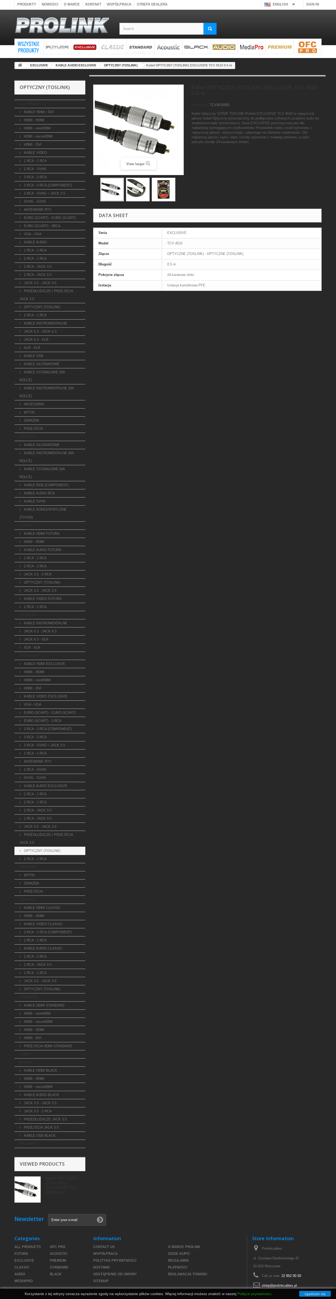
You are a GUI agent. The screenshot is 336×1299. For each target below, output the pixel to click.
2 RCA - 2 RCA (35, 258)
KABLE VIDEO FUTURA (42, 599)
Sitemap (101, 1281)
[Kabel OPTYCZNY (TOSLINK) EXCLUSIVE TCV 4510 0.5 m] (163, 189)
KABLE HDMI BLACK (40, 1070)
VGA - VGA (32, 234)
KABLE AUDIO (35, 242)
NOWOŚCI (50, 4)
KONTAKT (93, 4)
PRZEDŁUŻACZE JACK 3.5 (45, 1119)
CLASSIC (113, 46)
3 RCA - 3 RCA (35, 177)
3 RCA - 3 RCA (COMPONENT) (47, 185)
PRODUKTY (26, 4)
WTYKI (29, 412)
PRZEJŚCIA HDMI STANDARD (47, 1046)
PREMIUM (279, 46)
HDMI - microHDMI (38, 136)
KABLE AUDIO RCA (39, 493)
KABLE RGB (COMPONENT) (46, 485)
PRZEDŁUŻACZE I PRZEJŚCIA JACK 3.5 (46, 295)
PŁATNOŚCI (177, 1267)
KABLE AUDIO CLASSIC (42, 948)
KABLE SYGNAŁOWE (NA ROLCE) (42, 376)
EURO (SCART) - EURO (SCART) (49, 218)
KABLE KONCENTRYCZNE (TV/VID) (43, 513)
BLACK (196, 46)
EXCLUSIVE (85, 46)
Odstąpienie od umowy (115, 1274)
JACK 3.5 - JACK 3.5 (39, 283)
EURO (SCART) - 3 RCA (42, 721)
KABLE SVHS (34, 501)
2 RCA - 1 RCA (35, 315)
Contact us (104, 1247)
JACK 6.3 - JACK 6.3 (39, 331)
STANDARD (140, 46)
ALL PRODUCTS (28, 46)
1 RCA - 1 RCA (35, 161)
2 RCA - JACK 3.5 (37, 275)
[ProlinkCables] (63, 26)
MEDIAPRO (252, 46)
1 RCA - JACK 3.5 (37, 267)
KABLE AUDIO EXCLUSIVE (45, 786)
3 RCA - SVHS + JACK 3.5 (44, 193)
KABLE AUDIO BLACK (41, 1095)
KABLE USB (33, 356)
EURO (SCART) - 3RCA (41, 226)
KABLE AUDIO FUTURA (42, 550)
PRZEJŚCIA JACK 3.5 (41, 1127)
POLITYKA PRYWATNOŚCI (114, 1261)
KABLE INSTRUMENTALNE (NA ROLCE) (46, 392)
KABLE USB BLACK (39, 1136)
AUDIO (224, 46)
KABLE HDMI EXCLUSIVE (44, 664)
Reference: (200, 105)
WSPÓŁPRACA (119, 4)
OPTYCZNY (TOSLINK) (41, 307)
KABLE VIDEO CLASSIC (43, 924)
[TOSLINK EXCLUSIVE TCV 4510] (112, 189)
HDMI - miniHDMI (37, 128)
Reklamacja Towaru (187, 1274)
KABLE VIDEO (35, 153)
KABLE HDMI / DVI (38, 112)
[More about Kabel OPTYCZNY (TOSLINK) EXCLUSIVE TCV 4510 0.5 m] (27, 1189)
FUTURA (57, 46)
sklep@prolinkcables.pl (279, 1285)
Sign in (312, 4)
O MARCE (72, 4)
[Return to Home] (20, 65)
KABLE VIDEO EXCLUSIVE (45, 696)
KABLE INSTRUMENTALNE (45, 323)
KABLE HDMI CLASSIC (42, 908)
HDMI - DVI (32, 144)
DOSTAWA (101, 1267)
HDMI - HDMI (33, 120)
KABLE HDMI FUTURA (41, 534)
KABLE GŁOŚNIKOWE (41, 364)
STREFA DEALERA (152, 4)
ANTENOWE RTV (37, 210)
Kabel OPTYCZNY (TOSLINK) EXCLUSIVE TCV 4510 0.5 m (62, 1185)
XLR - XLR (31, 348)
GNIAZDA (31, 420)
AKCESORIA (33, 404)
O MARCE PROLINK (184, 1247)
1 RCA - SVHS (34, 169)
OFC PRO (307, 46)
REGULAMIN (178, 1261)
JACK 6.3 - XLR (35, 340)
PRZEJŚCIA (33, 429)
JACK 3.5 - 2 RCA (37, 574)
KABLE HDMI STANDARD (43, 1005)
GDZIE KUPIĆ (179, 1254)
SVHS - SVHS (34, 201)
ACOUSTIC (168, 46)
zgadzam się (315, 1294)
